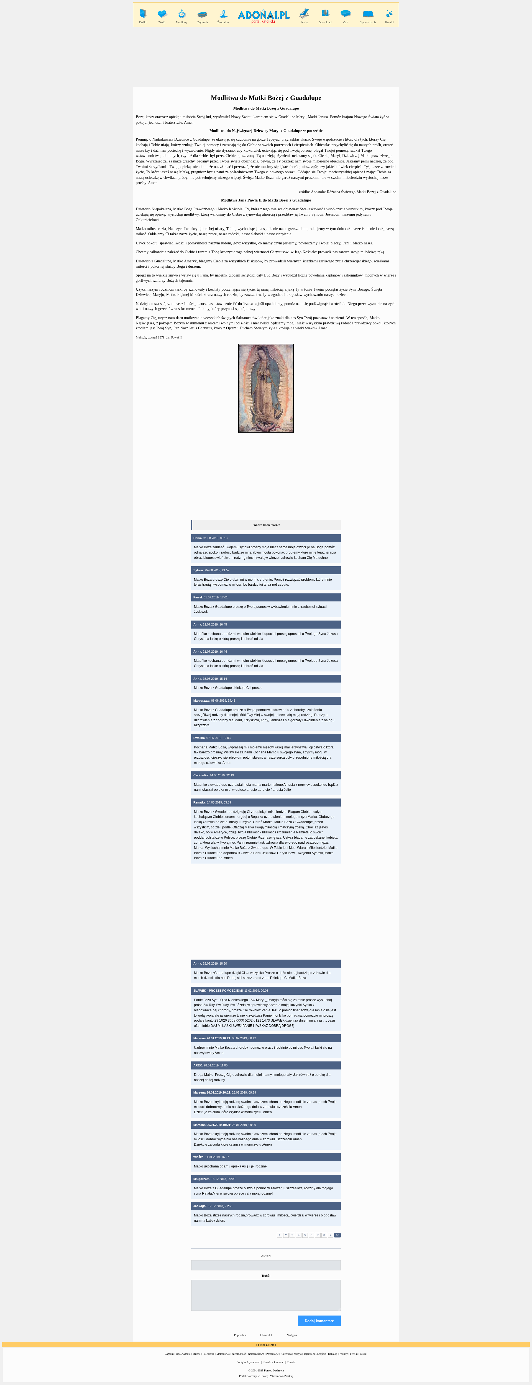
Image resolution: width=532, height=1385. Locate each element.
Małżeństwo (223, 1353)
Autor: (266, 1255)
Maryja (297, 1353)
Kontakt (291, 1362)
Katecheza (286, 1353)
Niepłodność (239, 1353)
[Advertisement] (266, 56)
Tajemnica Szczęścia (315, 1353)
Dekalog (332, 1353)
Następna (292, 1335)
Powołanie (208, 1353)
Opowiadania (183, 1353)
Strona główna (266, 1344)
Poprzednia (240, 1335)
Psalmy (343, 1353)
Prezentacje (272, 1353)
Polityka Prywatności (248, 1362)
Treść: (266, 1275)
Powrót (266, 1335)
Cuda (363, 1353)
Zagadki (169, 1353)
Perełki (354, 1353)
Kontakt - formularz (274, 1362)
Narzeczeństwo (256, 1353)
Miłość (196, 1353)
